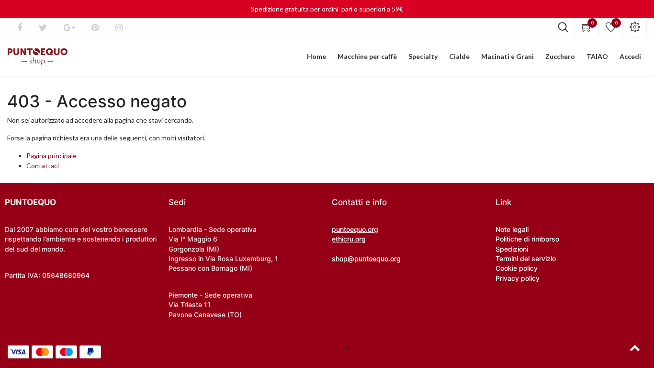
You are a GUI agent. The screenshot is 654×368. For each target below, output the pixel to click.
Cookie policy (517, 268)
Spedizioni (512, 249)
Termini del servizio (526, 258)
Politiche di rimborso (527, 239)
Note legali (512, 229)
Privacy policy (518, 278)
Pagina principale (51, 155)
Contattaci (42, 165)
